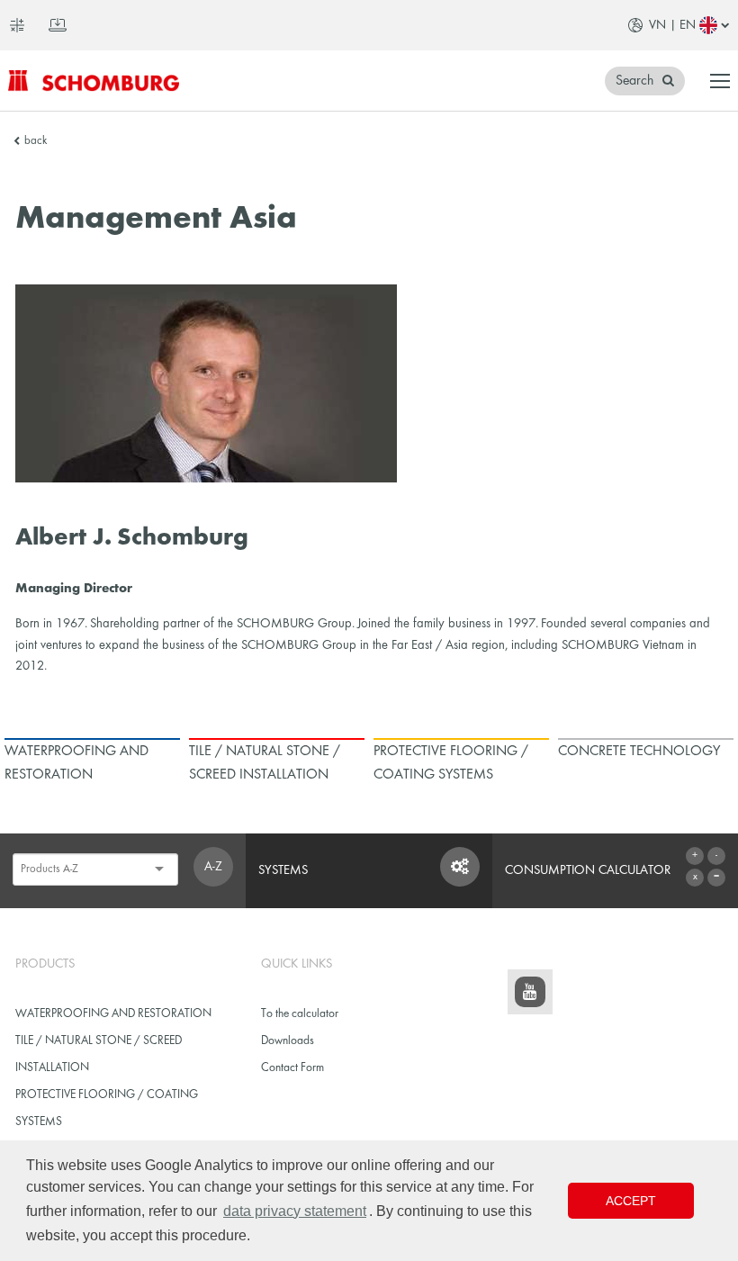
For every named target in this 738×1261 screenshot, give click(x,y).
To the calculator (299, 1014)
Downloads (287, 1041)
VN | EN (672, 25)
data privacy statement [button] (294, 1211)
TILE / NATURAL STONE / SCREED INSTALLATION (98, 1054)
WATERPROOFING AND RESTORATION (113, 1014)
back (35, 141)
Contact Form (292, 1068)
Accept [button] (631, 1200)
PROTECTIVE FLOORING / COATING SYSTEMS (106, 1108)
